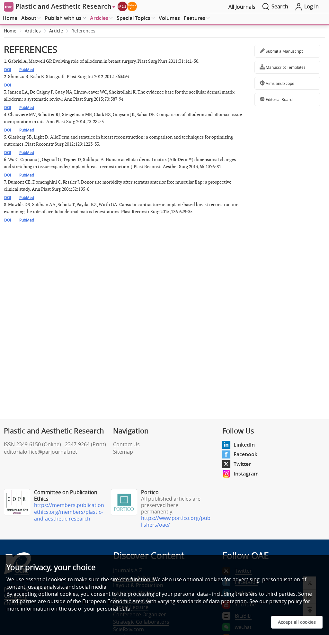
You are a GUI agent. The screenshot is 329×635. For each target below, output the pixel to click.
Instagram (246, 473)
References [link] (83, 31)
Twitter (242, 463)
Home (10, 18)
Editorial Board (278, 99)
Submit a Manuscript (284, 51)
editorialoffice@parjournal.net (40, 451)
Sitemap (123, 451)
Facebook (245, 454)
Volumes (169, 18)
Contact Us (126, 444)
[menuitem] (10, 18)
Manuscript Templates (285, 67)
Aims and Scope (279, 83)
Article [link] (56, 31)
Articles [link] (33, 31)
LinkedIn (244, 444)
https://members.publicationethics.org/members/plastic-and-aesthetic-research (69, 512)
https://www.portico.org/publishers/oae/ (175, 521)
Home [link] (10, 31)
